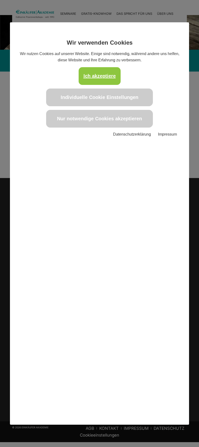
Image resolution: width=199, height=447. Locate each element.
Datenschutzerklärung (132, 134)
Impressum (167, 134)
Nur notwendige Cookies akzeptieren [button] (99, 118)
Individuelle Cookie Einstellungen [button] (99, 97)
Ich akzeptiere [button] (99, 76)
